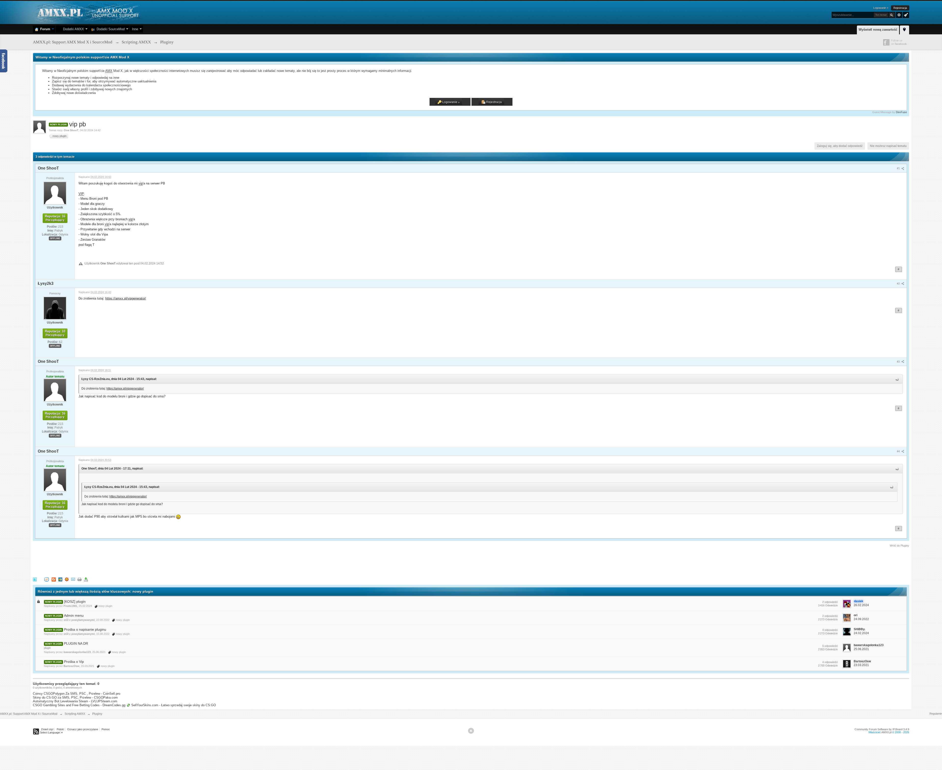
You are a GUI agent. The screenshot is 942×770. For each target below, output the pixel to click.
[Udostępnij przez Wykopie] (46, 579)
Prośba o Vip (74, 662)
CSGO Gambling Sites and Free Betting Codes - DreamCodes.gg (79, 705)
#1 (899, 168)
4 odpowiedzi (830, 629)
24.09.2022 (861, 619)
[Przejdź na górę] (471, 731)
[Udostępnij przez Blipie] (54, 579)
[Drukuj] (79, 579)
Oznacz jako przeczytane (82, 729)
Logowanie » (880, 7)
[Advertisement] (122, 561)
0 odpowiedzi (830, 645)
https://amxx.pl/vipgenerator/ (125, 298)
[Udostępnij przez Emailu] (73, 579)
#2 (899, 283)
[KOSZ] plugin (75, 601)
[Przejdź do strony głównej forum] (87, 12)
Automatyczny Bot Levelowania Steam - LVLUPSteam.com (75, 701)
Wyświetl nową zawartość (878, 29)
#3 (899, 361)
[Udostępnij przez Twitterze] (35, 579)
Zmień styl (47, 729)
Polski (60, 729)
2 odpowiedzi (830, 601)
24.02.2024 (861, 633)
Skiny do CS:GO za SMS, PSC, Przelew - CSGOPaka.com (75, 697)
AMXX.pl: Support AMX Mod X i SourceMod (28, 714)
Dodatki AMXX (72, 29)
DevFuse (901, 112)
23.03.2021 (861, 665)
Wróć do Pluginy (899, 545)
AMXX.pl (886, 732)
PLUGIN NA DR (76, 643)
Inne (135, 29)
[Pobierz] (86, 579)
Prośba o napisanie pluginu (85, 629)
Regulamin (935, 713)
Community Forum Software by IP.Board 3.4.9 (882, 729)
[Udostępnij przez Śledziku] (60, 579)
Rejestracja (900, 7)
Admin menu (74, 615)
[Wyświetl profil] (54, 193)
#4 (899, 451)
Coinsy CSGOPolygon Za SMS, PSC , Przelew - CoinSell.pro (76, 693)
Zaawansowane (899, 15)
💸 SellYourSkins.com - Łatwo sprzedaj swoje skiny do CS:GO (171, 705)
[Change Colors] (905, 14)
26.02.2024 (861, 605)
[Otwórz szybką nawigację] (904, 29)
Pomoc (106, 729)
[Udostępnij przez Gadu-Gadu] (67, 579)
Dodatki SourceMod (110, 29)
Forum (44, 29)
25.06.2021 (861, 649)
